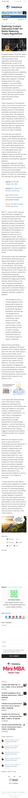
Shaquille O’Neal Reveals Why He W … (13, 758)
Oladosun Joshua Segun (11, 741)
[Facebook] (19, 20)
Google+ (14, 618)
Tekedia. (11, 795)
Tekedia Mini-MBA (11, 184)
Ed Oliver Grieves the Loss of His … (12, 740)
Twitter (7, 618)
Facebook (10, 618)
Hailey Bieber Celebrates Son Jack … (12, 752)
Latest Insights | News (10, 23)
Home (3, 23)
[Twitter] (21, 20)
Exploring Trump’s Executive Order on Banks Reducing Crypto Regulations (12, 30)
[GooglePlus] (23, 20)
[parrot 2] (14, 533)
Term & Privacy (14, 797)
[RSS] (25, 20)
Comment (4, 625)
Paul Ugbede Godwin (13, 36)
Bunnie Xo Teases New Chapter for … (13, 764)
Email (24, 618)
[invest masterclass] (14, 396)
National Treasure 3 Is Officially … (12, 746)
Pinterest (21, 618)
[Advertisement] (14, 570)
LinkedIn (17, 618)
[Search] (25, 1)
